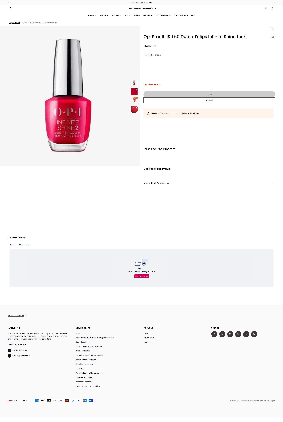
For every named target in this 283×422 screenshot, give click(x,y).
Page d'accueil (14, 23)
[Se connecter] (266, 8)
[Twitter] (222, 334)
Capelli (115, 15)
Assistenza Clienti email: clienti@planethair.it (95, 337)
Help (78, 333)
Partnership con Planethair (87, 373)
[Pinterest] (254, 334)
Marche (103, 15)
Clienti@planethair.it (21, 355)
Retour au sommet (16, 315)
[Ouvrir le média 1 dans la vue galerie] (134, 82)
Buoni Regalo (81, 342)
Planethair (235, 401)
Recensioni (148, 15)
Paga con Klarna (83, 351)
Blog (193, 15)
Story (145, 333)
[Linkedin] (246, 334)
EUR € (12, 400)
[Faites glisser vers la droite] (274, 2)
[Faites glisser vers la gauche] (9, 2)
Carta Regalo (162, 15)
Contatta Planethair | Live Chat (89, 346)
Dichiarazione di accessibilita (88, 386)
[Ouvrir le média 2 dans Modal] (70, 96)
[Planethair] (143, 8)
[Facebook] (214, 334)
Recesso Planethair (84, 382)
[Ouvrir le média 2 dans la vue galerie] (134, 91)
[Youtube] (230, 334)
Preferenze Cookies (84, 377)
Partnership (148, 337)
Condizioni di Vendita (84, 364)
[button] (11, 8)
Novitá (91, 15)
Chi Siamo (80, 368)
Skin (126, 15)
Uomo (137, 15)
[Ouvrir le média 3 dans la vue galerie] (134, 100)
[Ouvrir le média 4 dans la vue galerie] (134, 109)
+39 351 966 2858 (19, 350)
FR (24, 400)
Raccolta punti (181, 15)
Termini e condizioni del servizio (89, 355)
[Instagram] (238, 334)
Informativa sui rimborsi (86, 359)
